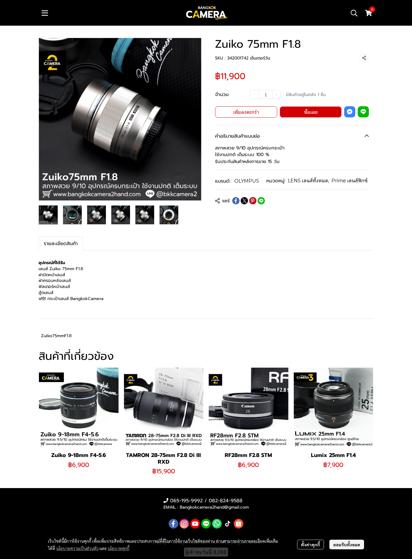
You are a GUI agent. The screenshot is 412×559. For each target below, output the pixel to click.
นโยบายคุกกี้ (118, 548)
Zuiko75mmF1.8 (56, 336)
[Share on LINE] (261, 200)
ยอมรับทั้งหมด (346, 544)
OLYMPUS (246, 181)
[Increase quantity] (276, 94)
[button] (354, 13)
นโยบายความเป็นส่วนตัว (77, 548)
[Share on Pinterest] (252, 200)
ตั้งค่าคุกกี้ (310, 544)
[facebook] (173, 524)
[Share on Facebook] (235, 200)
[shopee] (238, 524)
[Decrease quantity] (254, 94)
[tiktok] (228, 524)
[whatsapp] (217, 524)
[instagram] (184, 524)
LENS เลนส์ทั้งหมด (308, 181)
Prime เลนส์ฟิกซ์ (349, 181)
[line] (206, 524)
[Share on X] (244, 200)
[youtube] (195, 524)
